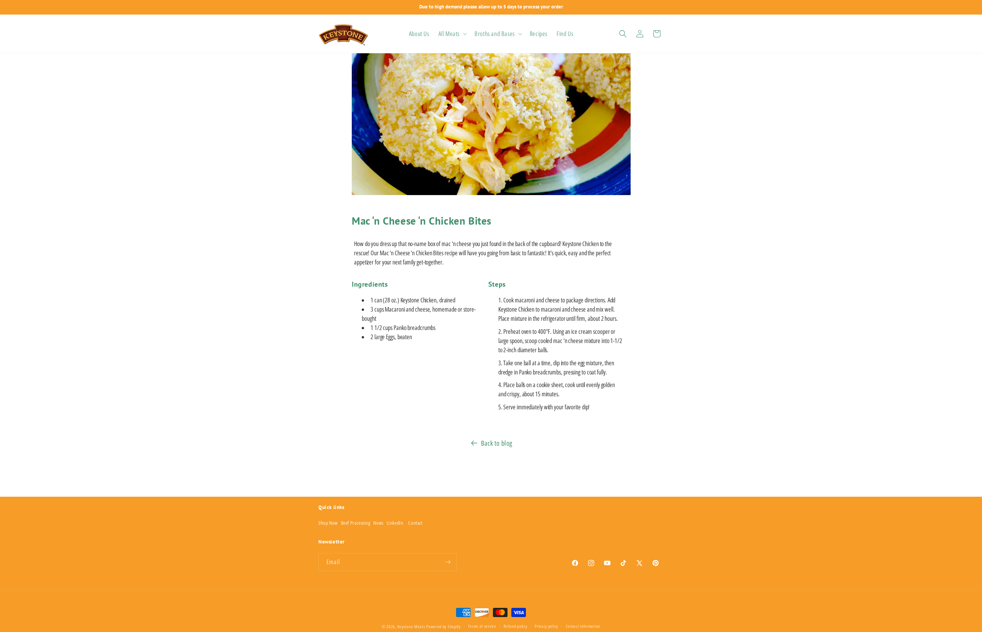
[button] (452, 34)
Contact (415, 522)
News (378, 522)
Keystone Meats (411, 626)
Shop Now (328, 522)
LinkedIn (395, 522)
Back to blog (496, 443)
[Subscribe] (447, 562)
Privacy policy (546, 626)
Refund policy (515, 626)
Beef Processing (356, 522)
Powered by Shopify (443, 626)
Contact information (583, 626)
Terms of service (482, 626)
